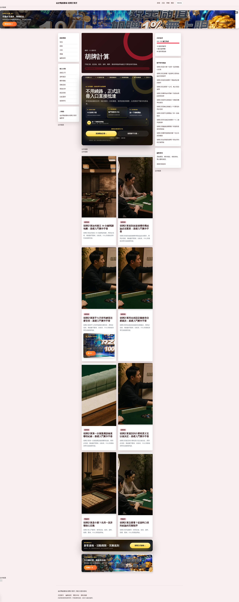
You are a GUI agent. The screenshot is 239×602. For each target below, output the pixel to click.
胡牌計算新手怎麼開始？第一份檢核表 (168, 114)
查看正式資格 (140, 545)
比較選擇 (63, 97)
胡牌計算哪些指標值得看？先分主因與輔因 (168, 134)
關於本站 (76, 595)
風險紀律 (63, 89)
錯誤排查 (63, 93)
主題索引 (61, 595)
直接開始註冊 (101, 133)
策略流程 (63, 85)
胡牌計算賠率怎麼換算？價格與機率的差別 (168, 101)
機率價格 (63, 81)
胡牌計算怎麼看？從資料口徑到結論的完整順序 (168, 75)
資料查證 (63, 77)
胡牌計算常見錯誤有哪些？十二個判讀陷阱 (168, 121)
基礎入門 (63, 73)
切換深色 (179, 3)
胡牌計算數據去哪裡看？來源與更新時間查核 (168, 128)
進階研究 (63, 101)
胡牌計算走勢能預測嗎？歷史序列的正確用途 (168, 141)
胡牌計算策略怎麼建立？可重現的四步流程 (168, 108)
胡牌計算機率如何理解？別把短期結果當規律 (168, 95)
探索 (158, 3)
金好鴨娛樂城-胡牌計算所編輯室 (68, 117)
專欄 (167, 3)
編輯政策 (63, 58)
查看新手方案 (133, 133)
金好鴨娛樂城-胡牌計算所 (66, 3)
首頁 (61, 42)
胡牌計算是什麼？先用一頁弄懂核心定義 (168, 68)
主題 (163, 3)
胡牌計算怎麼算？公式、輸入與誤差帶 (168, 88)
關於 (172, 3)
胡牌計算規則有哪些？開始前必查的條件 (168, 81)
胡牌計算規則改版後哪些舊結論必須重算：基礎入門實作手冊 (134, 229)
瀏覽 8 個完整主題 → (91, 68)
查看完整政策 (161, 164)
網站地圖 (84, 595)
